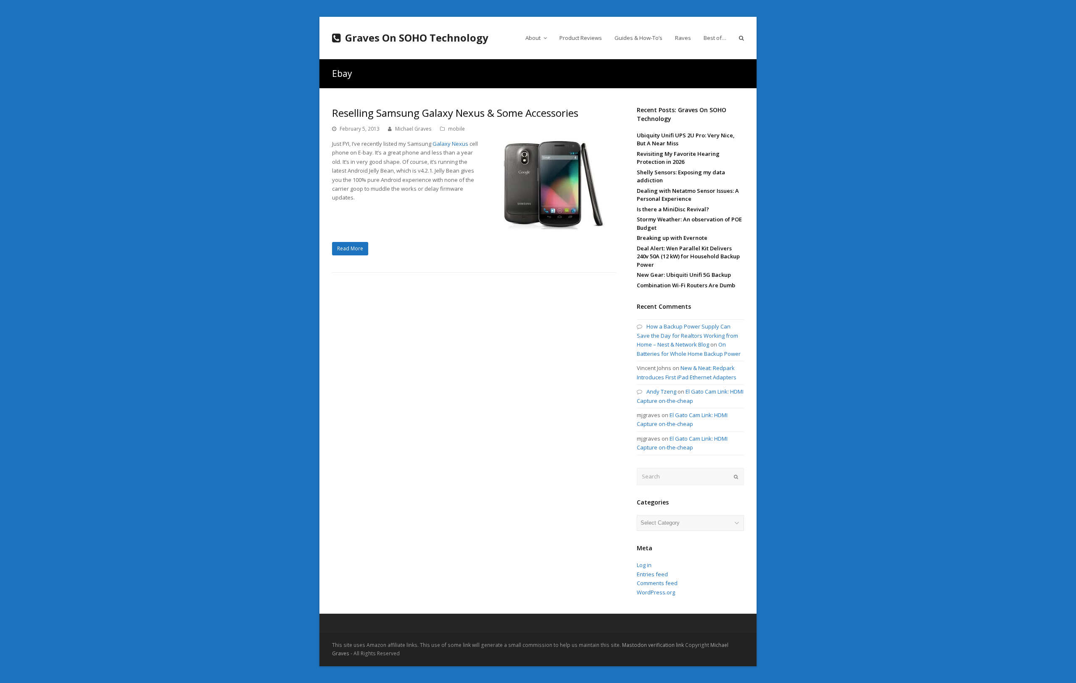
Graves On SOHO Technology (416, 38)
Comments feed (657, 583)
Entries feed (652, 574)
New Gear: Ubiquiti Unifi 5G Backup (684, 274)
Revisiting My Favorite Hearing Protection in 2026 (678, 158)
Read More (350, 248)
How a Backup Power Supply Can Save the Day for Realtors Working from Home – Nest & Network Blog (687, 335)
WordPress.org (656, 592)
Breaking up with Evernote (672, 238)
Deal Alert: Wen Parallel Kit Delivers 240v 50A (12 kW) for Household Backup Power (688, 256)
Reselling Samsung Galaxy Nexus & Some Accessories (455, 113)
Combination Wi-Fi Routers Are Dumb (686, 285)
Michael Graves (413, 128)
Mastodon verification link (653, 645)
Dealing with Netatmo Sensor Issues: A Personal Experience (688, 195)
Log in (644, 565)
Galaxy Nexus (450, 143)
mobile (456, 128)
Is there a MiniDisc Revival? (673, 209)
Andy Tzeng (661, 391)
